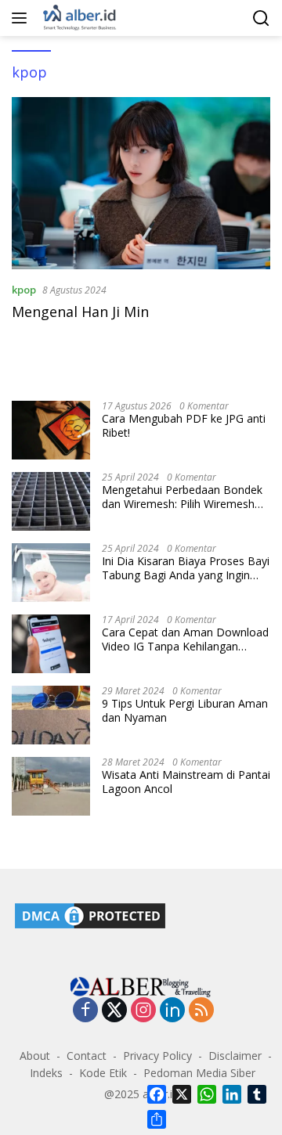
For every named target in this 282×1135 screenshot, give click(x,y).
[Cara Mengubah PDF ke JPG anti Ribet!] (51, 430)
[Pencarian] (261, 18)
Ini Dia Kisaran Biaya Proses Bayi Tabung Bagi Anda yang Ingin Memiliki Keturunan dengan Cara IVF (185, 568)
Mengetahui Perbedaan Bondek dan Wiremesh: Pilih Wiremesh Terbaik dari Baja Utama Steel (182, 497)
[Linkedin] (172, 1011)
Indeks (46, 1072)
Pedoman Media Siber (199, 1072)
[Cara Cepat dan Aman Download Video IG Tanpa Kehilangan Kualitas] (51, 643)
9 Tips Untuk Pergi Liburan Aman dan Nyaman (185, 711)
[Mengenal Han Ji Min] (141, 183)
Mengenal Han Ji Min (80, 311)
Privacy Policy (157, 1055)
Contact (87, 1055)
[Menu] (22, 18)
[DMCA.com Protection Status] (90, 914)
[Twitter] (114, 1011)
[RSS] (201, 1011)
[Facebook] (85, 1011)
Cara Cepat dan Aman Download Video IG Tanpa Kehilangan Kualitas (185, 639)
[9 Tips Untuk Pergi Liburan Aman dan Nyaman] (51, 715)
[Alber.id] (78, 18)
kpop (24, 290)
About (35, 1055)
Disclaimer (235, 1055)
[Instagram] (143, 1011)
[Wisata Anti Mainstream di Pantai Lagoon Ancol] (51, 786)
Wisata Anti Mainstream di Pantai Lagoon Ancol (186, 782)
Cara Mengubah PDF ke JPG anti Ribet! (184, 426)
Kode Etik (103, 1072)
